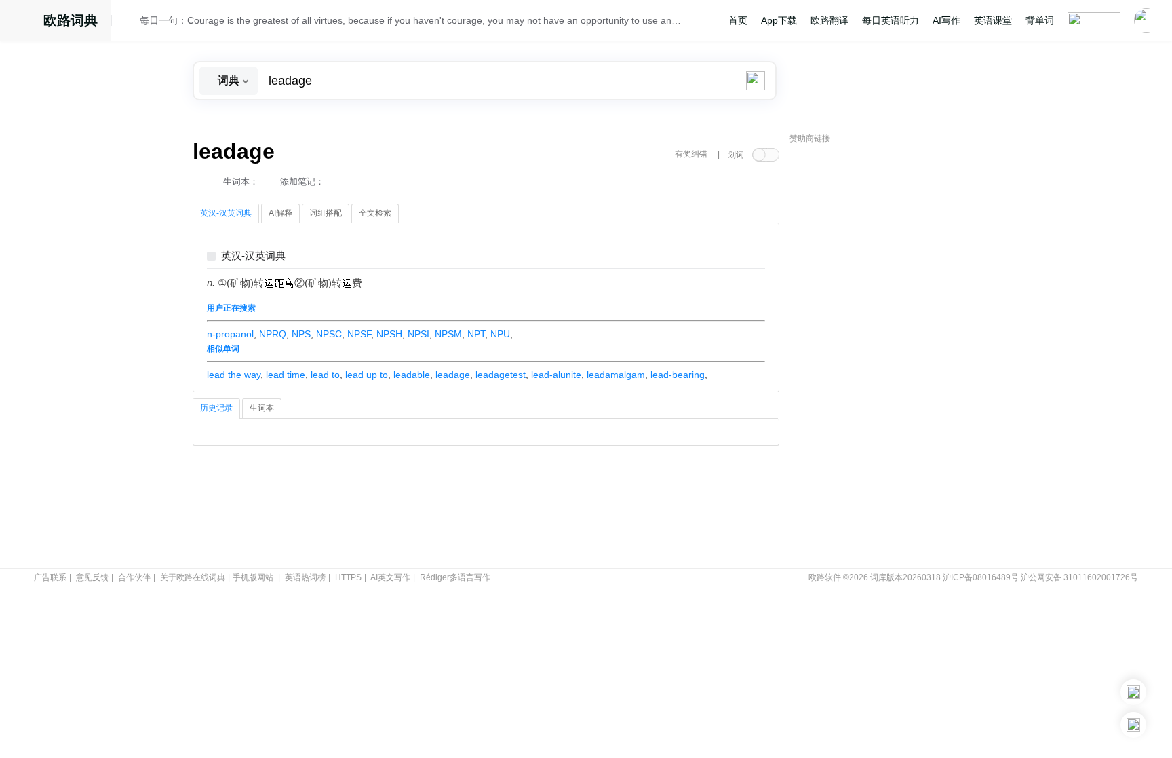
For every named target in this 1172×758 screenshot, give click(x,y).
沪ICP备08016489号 (981, 577)
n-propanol (230, 333)
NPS (301, 333)
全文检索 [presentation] (375, 213)
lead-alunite (556, 374)
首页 (737, 20)
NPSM (448, 333)
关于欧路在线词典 (192, 577)
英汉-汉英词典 (253, 256)
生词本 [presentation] (262, 408)
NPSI (418, 333)
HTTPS (348, 577)
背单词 (1040, 20)
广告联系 (50, 577)
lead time (285, 374)
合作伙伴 (134, 577)
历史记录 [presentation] (216, 408)
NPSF (359, 333)
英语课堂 (993, 20)
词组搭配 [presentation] (325, 213)
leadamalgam (616, 374)
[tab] (226, 214)
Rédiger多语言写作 (455, 577)
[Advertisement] (891, 356)
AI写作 (946, 20)
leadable (411, 374)
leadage (452, 374)
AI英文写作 (390, 577)
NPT (476, 333)
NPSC (329, 333)
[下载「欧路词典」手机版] (1133, 692)
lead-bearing (677, 374)
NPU (500, 333)
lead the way (233, 374)
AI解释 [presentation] (280, 213)
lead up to (366, 374)
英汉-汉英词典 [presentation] (226, 213)
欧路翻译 (829, 20)
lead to (325, 374)
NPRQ (272, 333)
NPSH (389, 333)
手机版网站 (253, 577)
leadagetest (500, 374)
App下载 (779, 20)
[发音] (129, 22)
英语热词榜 (305, 577)
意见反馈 (92, 577)
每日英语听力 (890, 20)
